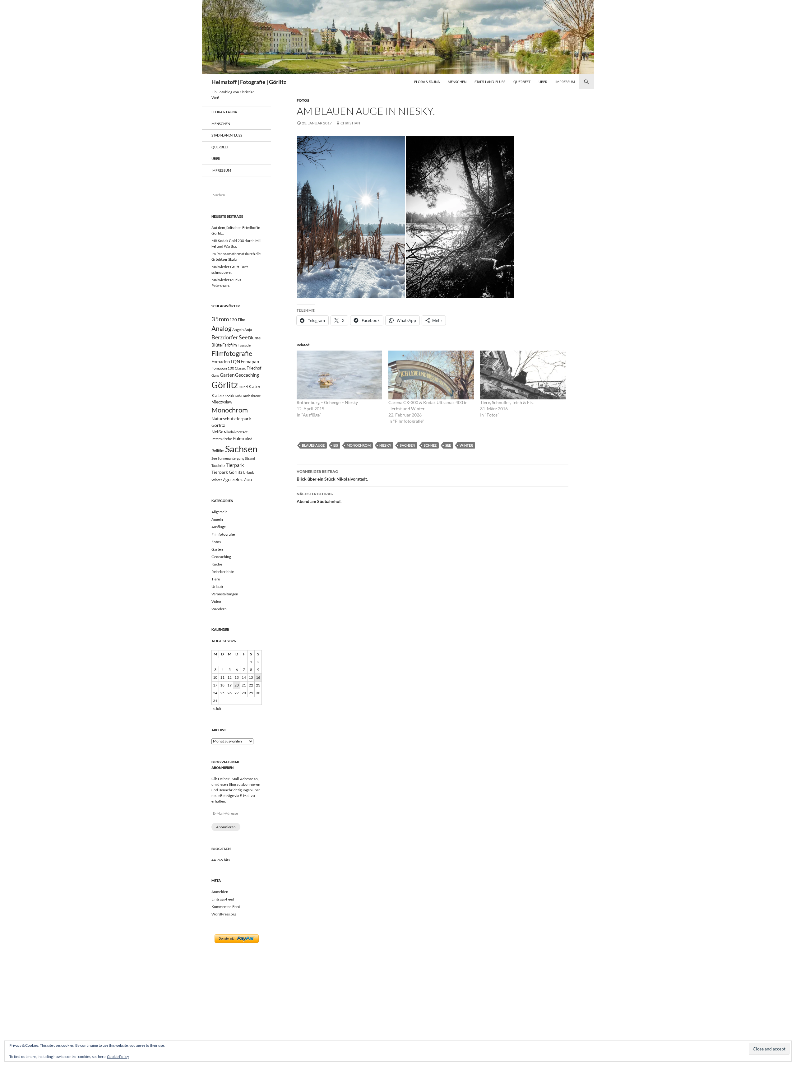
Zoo (247, 479)
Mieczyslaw (221, 401)
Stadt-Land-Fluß (489, 82)
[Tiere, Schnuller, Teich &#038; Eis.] (523, 375)
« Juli (217, 708)
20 (236, 685)
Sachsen (407, 445)
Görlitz (224, 385)
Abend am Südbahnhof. (319, 497)
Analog (221, 328)
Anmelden (219, 891)
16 (258, 677)
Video (216, 601)
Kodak (229, 396)
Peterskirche (221, 438)
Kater (254, 386)
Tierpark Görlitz (226, 472)
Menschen (457, 82)
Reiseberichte (222, 571)
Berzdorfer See (229, 337)
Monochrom (359, 445)
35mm (220, 319)
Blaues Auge (313, 445)
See (448, 445)
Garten (227, 375)
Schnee (430, 445)
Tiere (215, 579)
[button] (351, 217)
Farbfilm (229, 344)
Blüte (216, 344)
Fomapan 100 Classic (228, 368)
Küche (216, 564)
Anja (248, 329)
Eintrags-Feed (222, 899)
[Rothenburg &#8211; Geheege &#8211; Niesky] (339, 375)
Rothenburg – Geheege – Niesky (327, 402)
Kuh (238, 396)
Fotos (303, 100)
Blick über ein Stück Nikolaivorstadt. (332, 475)
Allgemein (219, 512)
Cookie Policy (118, 1056)
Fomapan (250, 361)
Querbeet (521, 82)
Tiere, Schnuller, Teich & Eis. (507, 402)
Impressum (565, 82)
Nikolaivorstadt (236, 432)
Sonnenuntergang (231, 458)
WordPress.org (223, 914)
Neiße (217, 431)
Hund (243, 386)
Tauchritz (218, 465)
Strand (250, 458)
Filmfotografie (231, 353)
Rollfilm (217, 450)
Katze (217, 395)
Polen (238, 438)
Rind (248, 438)
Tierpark (235, 465)
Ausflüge (218, 526)
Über (543, 82)
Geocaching (247, 375)
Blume (254, 337)
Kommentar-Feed (225, 906)
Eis (335, 445)
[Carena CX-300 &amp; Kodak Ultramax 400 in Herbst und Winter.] (431, 375)
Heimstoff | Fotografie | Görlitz (248, 81)
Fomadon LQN (225, 361)
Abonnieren (226, 827)
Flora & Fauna (427, 82)
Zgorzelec (233, 479)
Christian (350, 123)
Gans (215, 375)
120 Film (237, 320)
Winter (466, 445)
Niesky (385, 445)
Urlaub (248, 472)
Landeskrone (251, 396)
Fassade (244, 345)
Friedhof (254, 367)
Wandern (219, 609)
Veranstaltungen (224, 594)
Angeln (238, 329)
